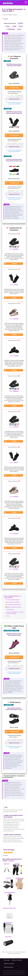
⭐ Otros (7, 26)
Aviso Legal (6, 960)
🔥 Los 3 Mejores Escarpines (13, 602)
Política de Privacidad (16, 960)
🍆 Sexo (21, 26)
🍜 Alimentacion (11, 29)
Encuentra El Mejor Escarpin (12, 599)
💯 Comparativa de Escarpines (13, 604)
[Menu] (26, 2)
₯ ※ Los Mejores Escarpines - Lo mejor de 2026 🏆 (13, 596)
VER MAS (14, 263)
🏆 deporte (10, 861)
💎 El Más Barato (10, 609)
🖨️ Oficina (20, 23)
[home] (8, 2)
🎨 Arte (19, 29)
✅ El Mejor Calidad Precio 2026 (13, 607)
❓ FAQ (7, 616)
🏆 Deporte (5, 19)
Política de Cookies (8, 967)
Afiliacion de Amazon (9, 963)
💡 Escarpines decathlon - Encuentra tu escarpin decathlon (15, 612)
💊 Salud (14, 26)
